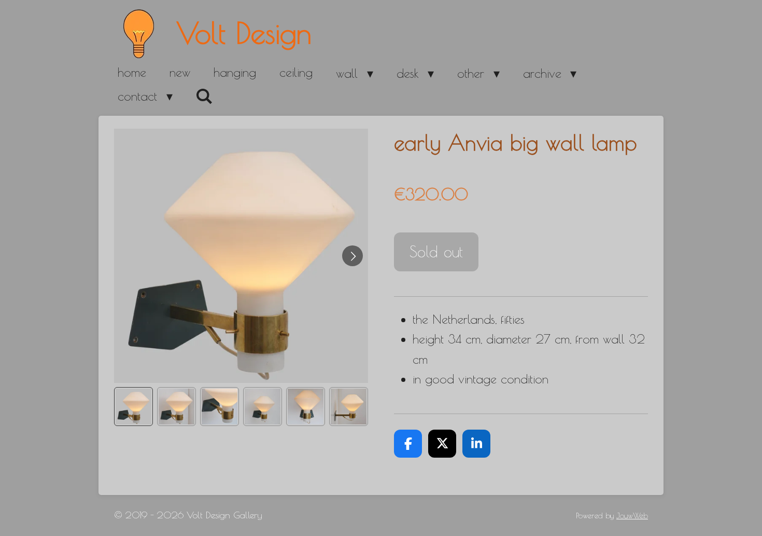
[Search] (205, 96)
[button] (133, 406)
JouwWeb (632, 515)
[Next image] (352, 255)
